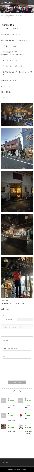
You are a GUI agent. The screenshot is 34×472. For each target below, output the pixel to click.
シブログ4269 (4, 28)
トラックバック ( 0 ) (24, 319)
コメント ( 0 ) (9, 319)
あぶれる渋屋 (11, 431)
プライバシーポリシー (5, 462)
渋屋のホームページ (12, 469)
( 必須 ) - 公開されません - (11, 348)
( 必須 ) (6, 340)
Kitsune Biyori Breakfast (28, 407)
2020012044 (11, 420)
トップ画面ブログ (13, 28)
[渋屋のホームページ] (6, 2)
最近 (26, 418)
